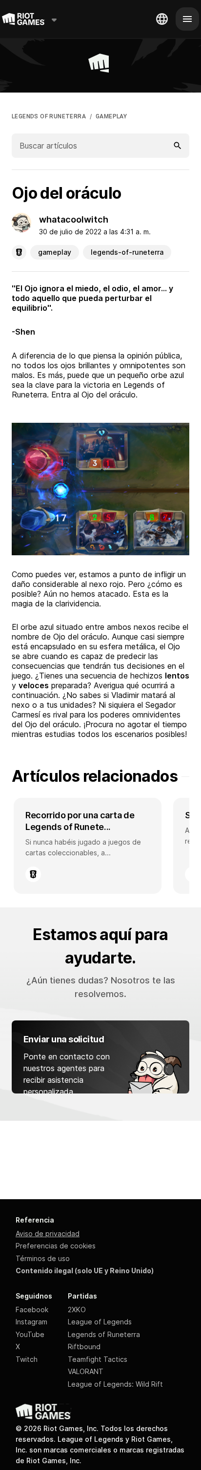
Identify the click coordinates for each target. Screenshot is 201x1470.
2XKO (77, 1309)
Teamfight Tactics (97, 1359)
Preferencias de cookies (56, 1246)
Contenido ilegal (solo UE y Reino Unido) (85, 1270)
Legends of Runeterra (104, 1334)
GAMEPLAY (111, 116)
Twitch (27, 1359)
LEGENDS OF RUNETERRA (49, 116)
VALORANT (85, 1371)
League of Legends (100, 1322)
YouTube (30, 1334)
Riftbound (84, 1346)
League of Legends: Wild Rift (115, 1384)
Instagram (31, 1322)
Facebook (32, 1309)
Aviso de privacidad (48, 1233)
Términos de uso (43, 1258)
